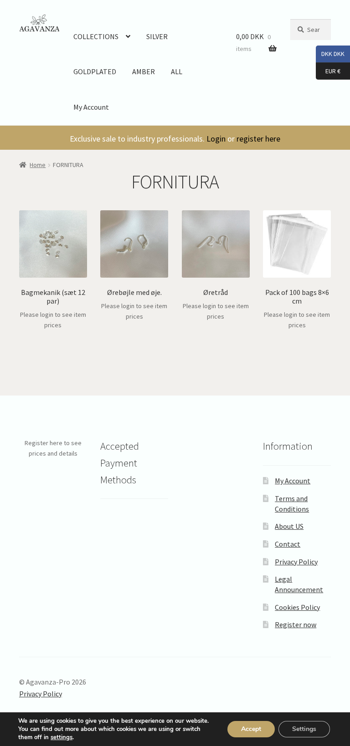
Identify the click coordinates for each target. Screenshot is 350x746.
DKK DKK (330, 53)
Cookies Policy (297, 607)
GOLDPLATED (94, 71)
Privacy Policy (296, 561)
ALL (176, 71)
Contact (287, 543)
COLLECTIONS (95, 36)
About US (289, 526)
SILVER (157, 36)
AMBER (143, 71)
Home (38, 165)
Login (216, 138)
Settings (304, 729)
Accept (251, 729)
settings (61, 737)
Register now (295, 624)
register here (258, 138)
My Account (91, 107)
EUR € (328, 70)
